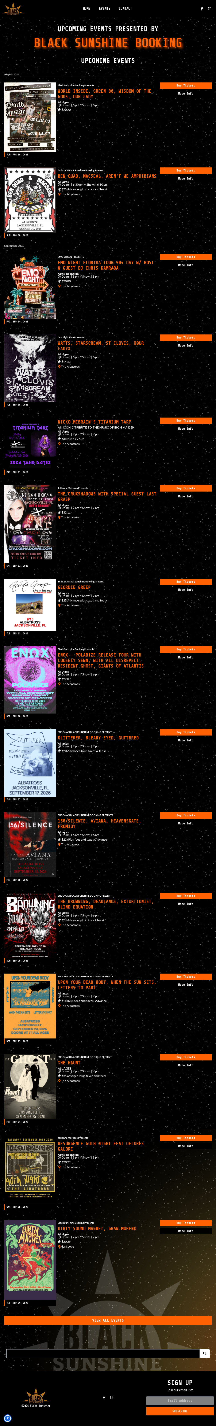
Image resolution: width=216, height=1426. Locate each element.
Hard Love (67, 1246)
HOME (86, 9)
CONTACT (125, 9)
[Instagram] (209, 8)
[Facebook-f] (201, 8)
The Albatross (70, 194)
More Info (185, 93)
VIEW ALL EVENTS (108, 1320)
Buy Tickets (186, 85)
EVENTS (104, 9)
